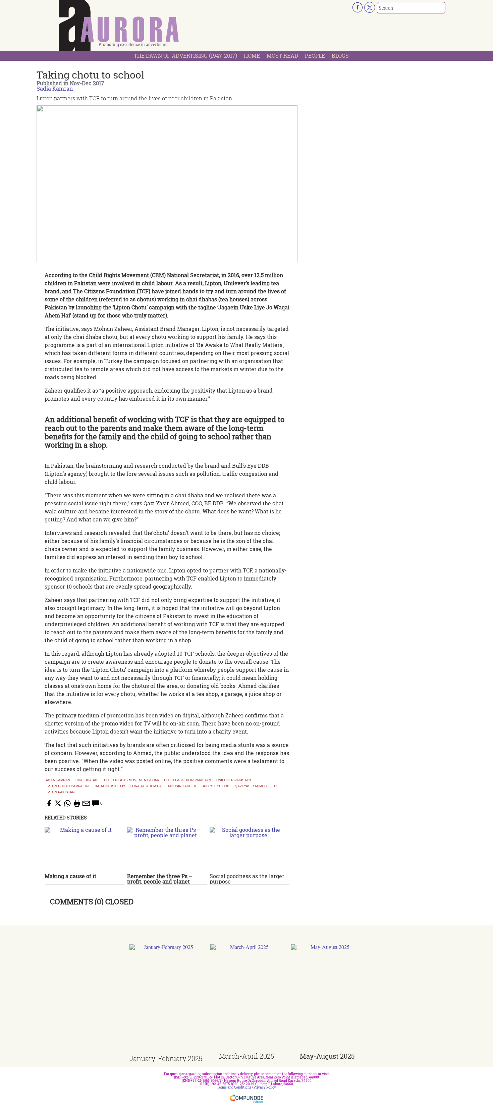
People (315, 55)
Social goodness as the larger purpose (247, 878)
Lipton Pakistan (59, 792)
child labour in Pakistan (187, 780)
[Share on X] (58, 803)
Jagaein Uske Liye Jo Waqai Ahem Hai (128, 786)
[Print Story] (77, 803)
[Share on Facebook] (49, 803)
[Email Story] (86, 803)
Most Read (282, 55)
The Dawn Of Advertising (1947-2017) (185, 55)
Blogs (340, 55)
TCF (275, 786)
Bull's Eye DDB (215, 786)
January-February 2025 (165, 1058)
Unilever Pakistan (233, 780)
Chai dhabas (87, 780)
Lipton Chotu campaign (67, 786)
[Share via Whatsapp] (67, 803)
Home (252, 55)
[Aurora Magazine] (119, 27)
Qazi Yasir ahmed (251, 786)
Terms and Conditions (234, 1087)
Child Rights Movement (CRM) (131, 780)
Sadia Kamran (55, 88)
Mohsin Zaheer (182, 786)
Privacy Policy (265, 1087)
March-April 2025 (246, 1056)
